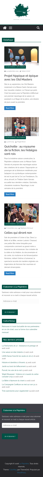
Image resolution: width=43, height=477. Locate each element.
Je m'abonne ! (9, 312)
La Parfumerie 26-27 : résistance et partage (19, 346)
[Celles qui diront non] (21, 212)
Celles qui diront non (18, 232)
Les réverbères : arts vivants (15, 67)
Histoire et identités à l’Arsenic (13, 362)
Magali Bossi (21, 142)
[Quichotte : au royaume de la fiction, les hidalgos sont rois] (21, 126)
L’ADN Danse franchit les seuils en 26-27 (17, 356)
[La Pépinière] (5, 28)
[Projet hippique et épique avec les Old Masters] (21, 55)
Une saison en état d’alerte (12, 352)
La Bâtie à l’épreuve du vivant (13, 381)
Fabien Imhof (26, 71)
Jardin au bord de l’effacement (14, 366)
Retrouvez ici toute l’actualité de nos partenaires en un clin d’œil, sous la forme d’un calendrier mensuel (20, 329)
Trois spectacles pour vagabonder (15, 391)
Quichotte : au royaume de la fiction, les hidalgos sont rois (20, 150)
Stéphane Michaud (26, 228)
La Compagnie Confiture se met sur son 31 (18, 384)
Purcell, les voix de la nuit (12, 370)
